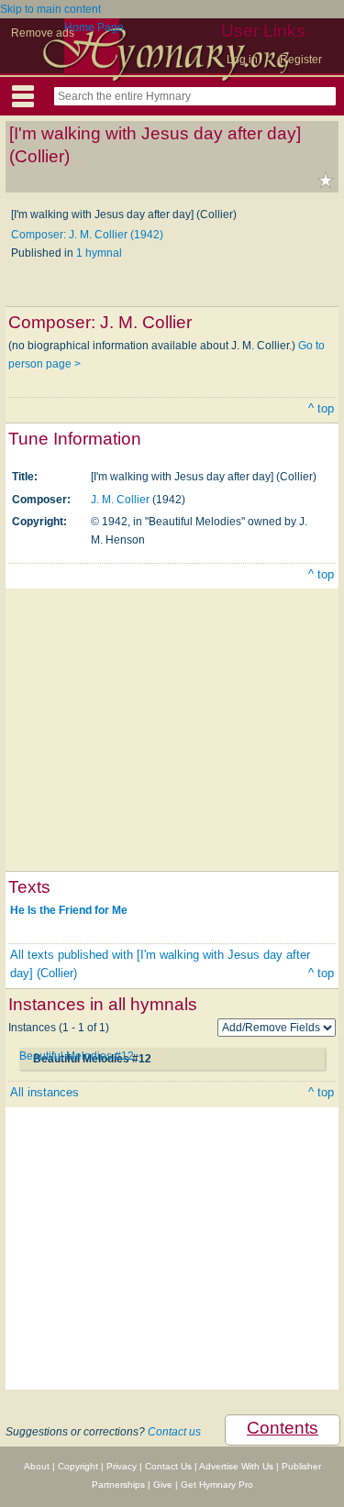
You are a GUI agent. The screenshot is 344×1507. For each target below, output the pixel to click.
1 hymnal (99, 253)
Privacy (121, 1466)
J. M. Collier (120, 499)
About (37, 1466)
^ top (321, 408)
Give (162, 1485)
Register (301, 59)
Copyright (78, 1466)
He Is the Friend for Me (69, 910)
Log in (242, 59)
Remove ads (42, 33)
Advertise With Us (236, 1466)
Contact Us (168, 1466)
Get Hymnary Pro (217, 1485)
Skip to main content (50, 9)
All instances (44, 1092)
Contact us (174, 1431)
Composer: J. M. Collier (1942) (87, 234)
